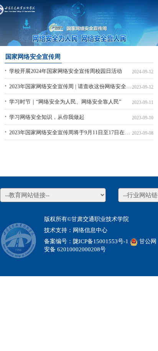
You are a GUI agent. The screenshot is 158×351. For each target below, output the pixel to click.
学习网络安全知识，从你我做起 (46, 117)
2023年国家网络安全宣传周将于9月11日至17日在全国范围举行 (70, 132)
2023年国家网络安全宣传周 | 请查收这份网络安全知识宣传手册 (70, 86)
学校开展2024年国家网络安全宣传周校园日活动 (65, 71)
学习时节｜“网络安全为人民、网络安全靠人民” (65, 102)
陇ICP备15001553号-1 (100, 241)
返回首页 (31, 6)
